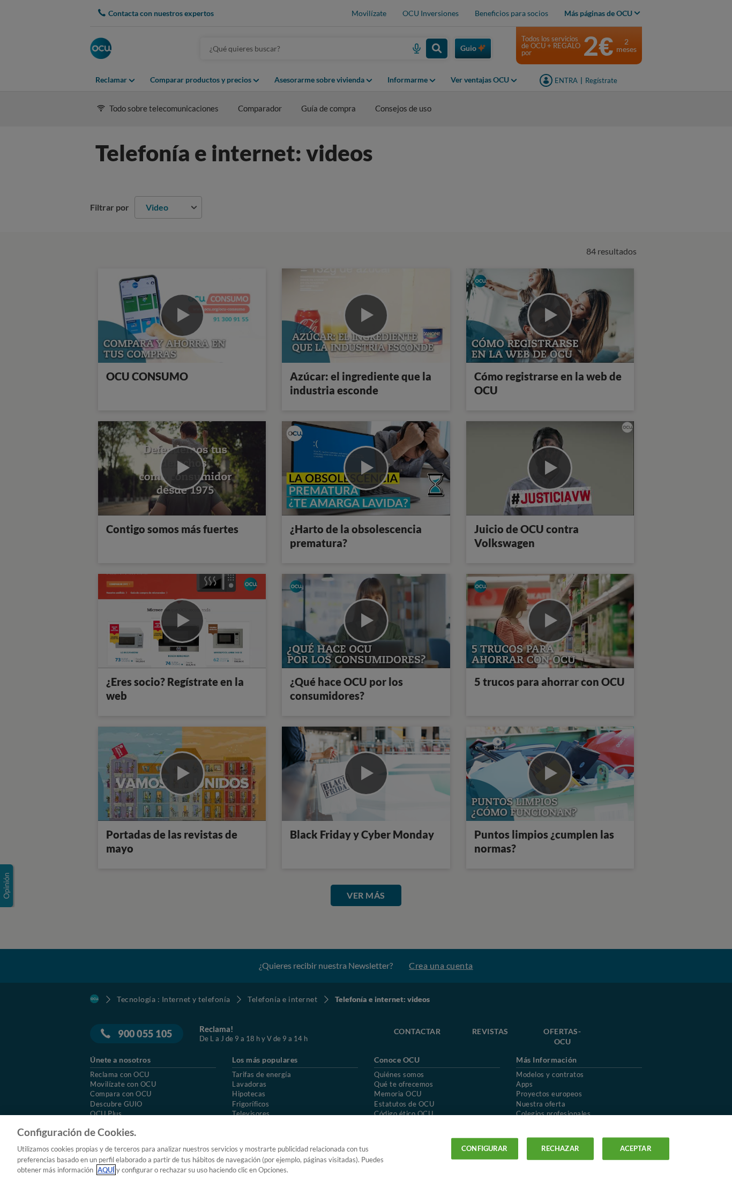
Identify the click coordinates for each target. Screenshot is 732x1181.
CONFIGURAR (484, 1148)
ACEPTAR (636, 1148)
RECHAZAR (560, 1148)
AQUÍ (106, 1169)
